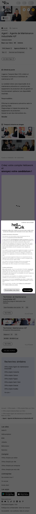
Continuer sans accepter (27, 222)
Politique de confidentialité (24, 283)
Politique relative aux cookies (11, 284)
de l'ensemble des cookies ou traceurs (19, 239)
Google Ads (30, 269)
